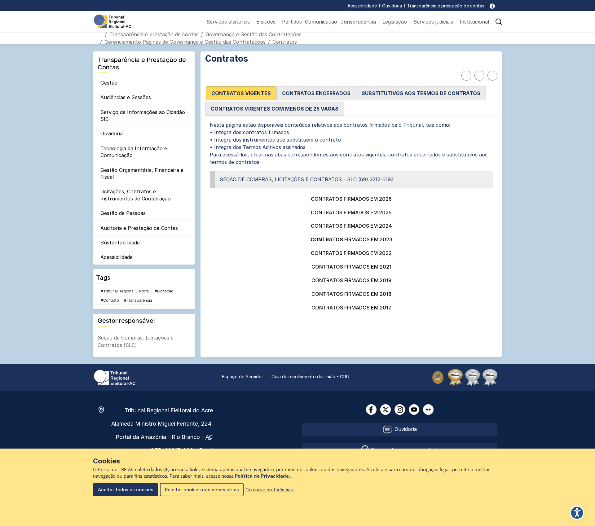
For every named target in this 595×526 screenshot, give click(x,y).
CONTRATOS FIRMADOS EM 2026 (351, 199)
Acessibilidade (362, 5)
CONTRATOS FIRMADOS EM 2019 (351, 280)
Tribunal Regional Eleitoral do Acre (169, 410)
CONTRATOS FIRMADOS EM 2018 (351, 294)
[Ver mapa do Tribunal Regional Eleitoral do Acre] (104, 410)
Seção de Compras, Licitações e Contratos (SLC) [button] (136, 341)
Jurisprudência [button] (358, 22)
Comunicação (321, 22)
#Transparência (138, 300)
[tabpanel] (351, 217)
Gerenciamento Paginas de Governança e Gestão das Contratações (185, 42)
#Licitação (164, 291)
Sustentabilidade (120, 242)
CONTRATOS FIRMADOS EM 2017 (351, 308)
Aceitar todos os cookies (125, 489)
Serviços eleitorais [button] (228, 22)
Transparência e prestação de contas (445, 5)
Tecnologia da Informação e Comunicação (133, 151)
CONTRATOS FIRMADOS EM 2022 (351, 253)
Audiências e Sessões (125, 97)
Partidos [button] (292, 22)
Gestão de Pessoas (123, 213)
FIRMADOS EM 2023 (351, 239)
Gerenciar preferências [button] (269, 489)
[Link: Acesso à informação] (492, 5)
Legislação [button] (394, 22)
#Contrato (110, 300)
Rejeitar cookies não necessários (202, 489)
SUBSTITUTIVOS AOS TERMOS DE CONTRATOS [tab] (421, 93)
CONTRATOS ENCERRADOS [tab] (316, 93)
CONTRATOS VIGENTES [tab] (241, 93)
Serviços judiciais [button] (433, 22)
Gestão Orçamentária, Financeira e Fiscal (141, 173)
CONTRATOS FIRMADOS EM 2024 (351, 226)
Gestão (108, 83)
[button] (498, 22)
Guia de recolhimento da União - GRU (310, 376)
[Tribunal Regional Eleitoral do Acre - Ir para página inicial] (112, 20)
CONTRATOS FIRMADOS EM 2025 (351, 212)
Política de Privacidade (262, 476)
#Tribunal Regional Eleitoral (125, 291)
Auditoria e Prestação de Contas (139, 228)
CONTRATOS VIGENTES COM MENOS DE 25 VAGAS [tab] (274, 109)
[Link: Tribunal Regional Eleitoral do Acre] (114, 377)
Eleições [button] (265, 22)
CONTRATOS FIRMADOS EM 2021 (351, 267)
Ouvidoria (392, 5)
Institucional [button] (474, 22)
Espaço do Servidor (242, 376)
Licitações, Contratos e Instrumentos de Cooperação (135, 194)
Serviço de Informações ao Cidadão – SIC (144, 115)
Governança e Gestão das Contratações (253, 34)
